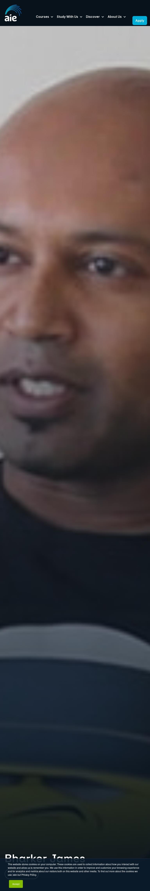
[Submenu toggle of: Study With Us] (81, 17)
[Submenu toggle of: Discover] (103, 17)
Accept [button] (16, 884)
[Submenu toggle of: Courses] (52, 17)
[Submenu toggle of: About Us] (125, 17)
